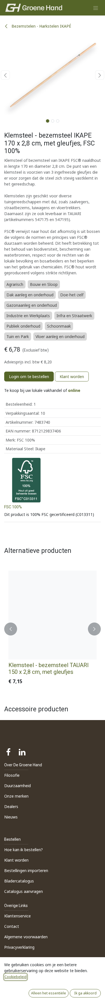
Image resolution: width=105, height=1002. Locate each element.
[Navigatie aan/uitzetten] (95, 7)
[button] (5, 75)
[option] (52, 629)
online (74, 390)
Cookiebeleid (15, 976)
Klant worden (72, 376)
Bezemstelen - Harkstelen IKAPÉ (40, 26)
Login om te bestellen (29, 376)
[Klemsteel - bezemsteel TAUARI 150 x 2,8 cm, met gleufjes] (52, 615)
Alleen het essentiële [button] (48, 993)
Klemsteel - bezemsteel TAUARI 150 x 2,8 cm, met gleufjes (48, 668)
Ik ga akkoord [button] (85, 993)
